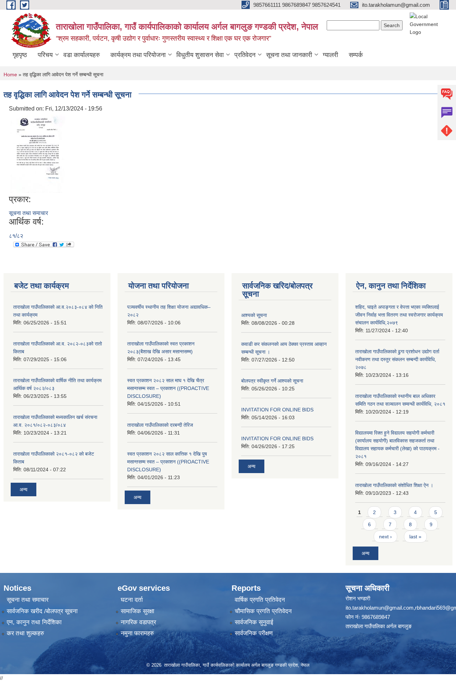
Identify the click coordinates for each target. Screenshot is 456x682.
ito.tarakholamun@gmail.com (380, 608)
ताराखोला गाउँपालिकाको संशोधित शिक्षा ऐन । (394, 485)
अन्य (23, 489)
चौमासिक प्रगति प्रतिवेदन (263, 611)
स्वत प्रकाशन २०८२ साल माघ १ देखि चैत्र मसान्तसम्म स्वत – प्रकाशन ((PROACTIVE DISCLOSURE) (168, 388)
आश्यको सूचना (254, 315)
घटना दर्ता (132, 599)
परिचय (45, 54)
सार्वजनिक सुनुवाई (254, 622)
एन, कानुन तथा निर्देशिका (34, 622)
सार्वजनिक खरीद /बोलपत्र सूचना (42, 611)
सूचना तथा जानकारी (289, 54)
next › (385, 536)
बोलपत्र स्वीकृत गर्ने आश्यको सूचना (272, 381)
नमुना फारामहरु (137, 633)
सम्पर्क (356, 54)
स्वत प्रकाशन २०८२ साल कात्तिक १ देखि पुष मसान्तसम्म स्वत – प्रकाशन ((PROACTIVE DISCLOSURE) (168, 461)
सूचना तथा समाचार (28, 213)
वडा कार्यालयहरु (81, 54)
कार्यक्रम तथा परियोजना (138, 54)
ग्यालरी (330, 54)
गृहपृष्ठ (19, 54)
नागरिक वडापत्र (138, 622)
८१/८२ (16, 236)
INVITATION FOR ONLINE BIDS (277, 409)
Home (10, 74)
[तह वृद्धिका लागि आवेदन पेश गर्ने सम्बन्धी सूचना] (38, 153)
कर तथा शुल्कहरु (25, 633)
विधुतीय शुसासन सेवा (200, 54)
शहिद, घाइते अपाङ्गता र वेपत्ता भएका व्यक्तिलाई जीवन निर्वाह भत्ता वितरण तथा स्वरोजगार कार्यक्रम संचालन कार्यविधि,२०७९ (399, 314)
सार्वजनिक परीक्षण (254, 633)
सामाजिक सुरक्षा (137, 611)
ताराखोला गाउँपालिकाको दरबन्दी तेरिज (160, 425)
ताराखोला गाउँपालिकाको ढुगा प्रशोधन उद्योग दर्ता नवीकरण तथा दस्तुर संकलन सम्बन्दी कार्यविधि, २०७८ (397, 359)
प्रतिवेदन (244, 54)
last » (415, 536)
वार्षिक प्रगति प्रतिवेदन (260, 599)
